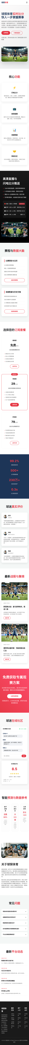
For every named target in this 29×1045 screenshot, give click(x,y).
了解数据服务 (16, 33)
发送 (24, 756)
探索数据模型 (14, 311)
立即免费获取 (14, 696)
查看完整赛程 (14, 280)
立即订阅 (14, 404)
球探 (4, 2)
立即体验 (6, 32)
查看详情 (7, 618)
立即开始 (14, 366)
